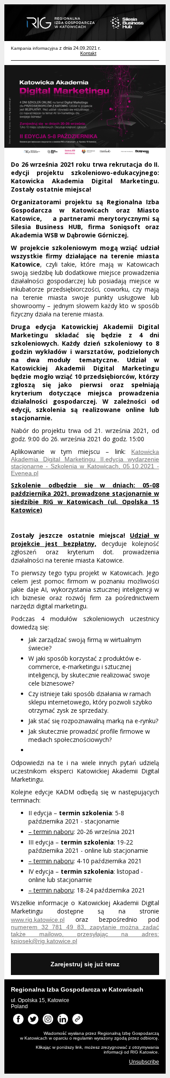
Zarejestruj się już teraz (85, 964)
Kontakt (88, 53)
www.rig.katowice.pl (38, 919)
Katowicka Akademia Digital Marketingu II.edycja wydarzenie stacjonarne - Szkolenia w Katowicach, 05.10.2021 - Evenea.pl (85, 462)
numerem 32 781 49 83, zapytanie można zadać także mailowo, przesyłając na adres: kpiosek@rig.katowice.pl (85, 934)
